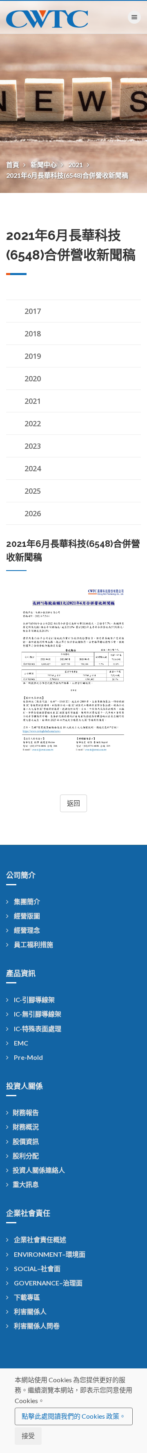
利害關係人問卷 (36, 1326)
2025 (32, 491)
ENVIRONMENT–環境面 (49, 1254)
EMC (20, 1043)
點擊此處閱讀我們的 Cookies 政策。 (74, 1416)
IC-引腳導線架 (34, 999)
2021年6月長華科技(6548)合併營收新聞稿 (67, 175)
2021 (76, 164)
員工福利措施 (33, 944)
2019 (32, 356)
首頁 (13, 164)
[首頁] (47, 17)
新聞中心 (44, 164)
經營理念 (26, 930)
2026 (32, 513)
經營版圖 (26, 916)
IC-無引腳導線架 (37, 1014)
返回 (73, 803)
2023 (32, 446)
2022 (32, 423)
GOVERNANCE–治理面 (47, 1283)
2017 (32, 311)
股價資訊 (26, 1141)
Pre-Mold (28, 1057)
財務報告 (26, 1112)
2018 (32, 333)
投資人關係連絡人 (39, 1170)
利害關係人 (30, 1311)
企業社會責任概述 (39, 1239)
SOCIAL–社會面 (36, 1268)
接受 (28, 1436)
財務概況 (26, 1127)
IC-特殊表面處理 (37, 1028)
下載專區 (26, 1297)
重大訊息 (26, 1184)
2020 (32, 378)
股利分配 (26, 1156)
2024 (32, 468)
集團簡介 (26, 901)
